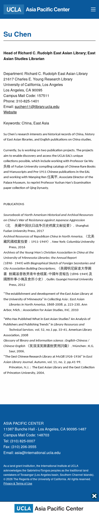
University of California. (52, 479)
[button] (93, 9)
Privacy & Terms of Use (17, 483)
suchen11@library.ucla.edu (37, 106)
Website (10, 112)
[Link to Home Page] (38, 8)
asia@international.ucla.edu (38, 452)
